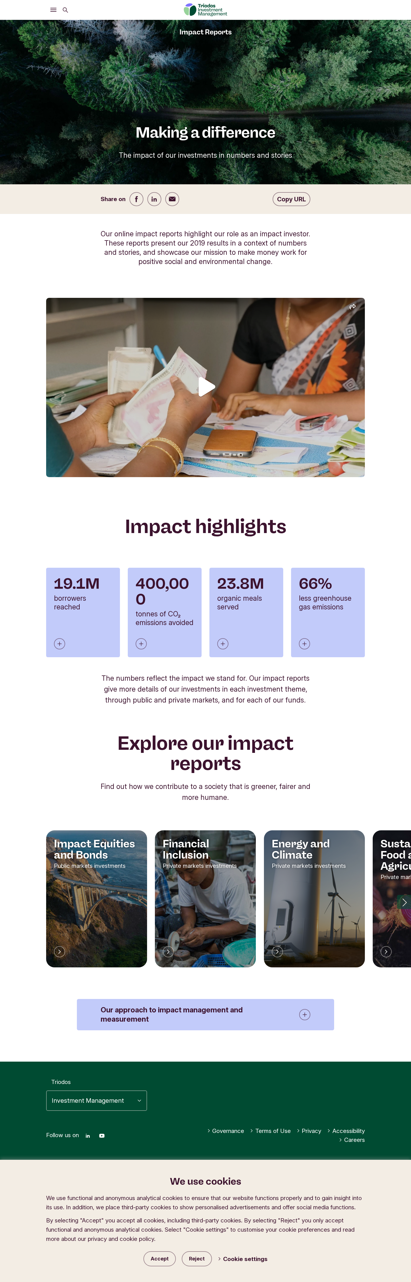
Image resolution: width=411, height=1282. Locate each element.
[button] (404, 902)
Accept (160, 1259)
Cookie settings (245, 1258)
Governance (228, 1130)
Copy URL (291, 199)
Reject (197, 1259)
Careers (354, 1139)
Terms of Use (273, 1130)
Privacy (311, 1130)
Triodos (61, 1081)
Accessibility (348, 1130)
